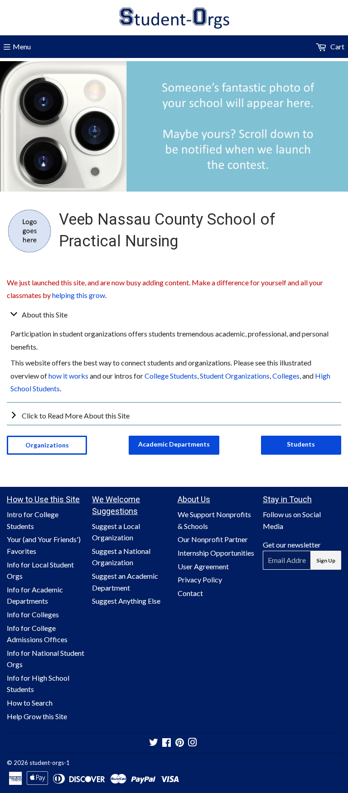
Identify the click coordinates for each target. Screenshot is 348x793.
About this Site (45, 314)
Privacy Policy (200, 579)
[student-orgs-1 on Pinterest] (179, 743)
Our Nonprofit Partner (213, 539)
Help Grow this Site (37, 716)
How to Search (30, 702)
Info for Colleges (33, 614)
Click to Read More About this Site (76, 415)
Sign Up (325, 560)
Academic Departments (174, 444)
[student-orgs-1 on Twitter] (153, 743)
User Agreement (203, 566)
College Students (171, 375)
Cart (336, 46)
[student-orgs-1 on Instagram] (192, 743)
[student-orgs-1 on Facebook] (166, 743)
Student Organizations (235, 375)
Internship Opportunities (216, 552)
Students (301, 444)
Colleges (286, 375)
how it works (68, 375)
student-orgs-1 (49, 762)
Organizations (47, 445)
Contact (190, 593)
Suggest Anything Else (126, 600)
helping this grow (78, 295)
